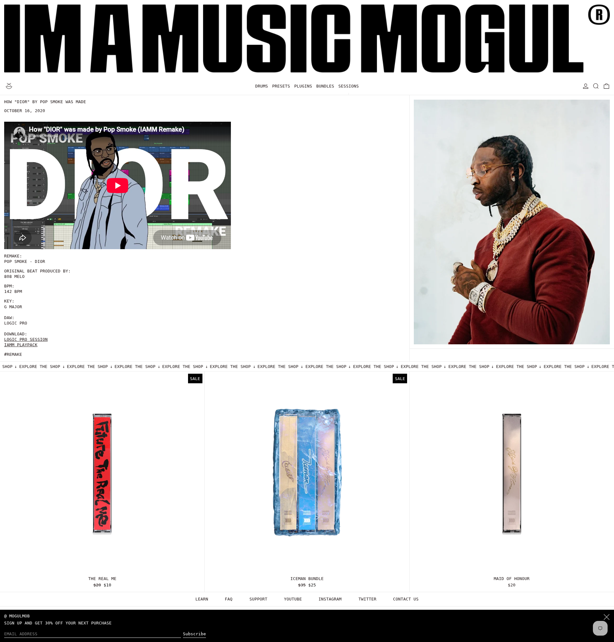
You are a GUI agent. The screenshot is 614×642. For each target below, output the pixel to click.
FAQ (228, 599)
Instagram (330, 599)
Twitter (367, 599)
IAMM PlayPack (20, 344)
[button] (596, 86)
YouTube (293, 599)
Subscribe (194, 633)
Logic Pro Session (26, 339)
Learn (201, 599)
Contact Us (406, 599)
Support (258, 599)
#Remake (13, 354)
